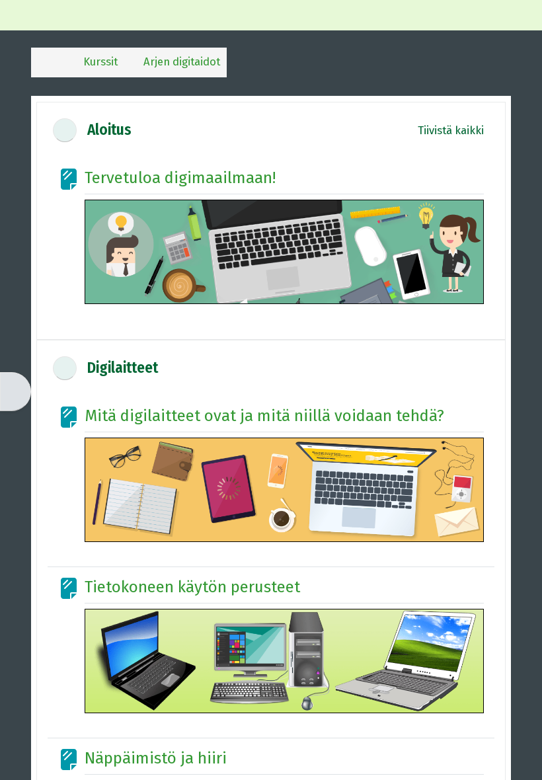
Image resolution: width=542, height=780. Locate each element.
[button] (65, 130)
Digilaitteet (122, 368)
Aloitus (109, 130)
